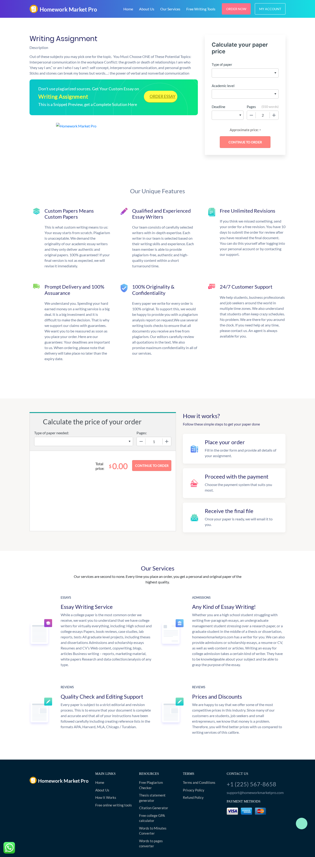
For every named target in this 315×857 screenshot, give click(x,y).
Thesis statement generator (152, 798)
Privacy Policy (193, 790)
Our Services (170, 9)
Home (128, 9)
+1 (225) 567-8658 (251, 784)
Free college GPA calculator (152, 818)
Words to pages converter (151, 843)
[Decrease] (251, 115)
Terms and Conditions (199, 782)
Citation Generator (153, 808)
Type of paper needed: (51, 433)
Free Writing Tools (200, 9)
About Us (146, 9)
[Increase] (274, 115)
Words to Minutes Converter (152, 831)
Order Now (236, 9)
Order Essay (162, 96)
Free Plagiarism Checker (151, 785)
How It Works (105, 797)
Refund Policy (193, 797)
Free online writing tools (113, 805)
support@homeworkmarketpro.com (255, 792)
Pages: (142, 433)
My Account (270, 9)
